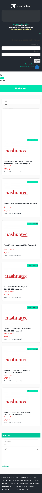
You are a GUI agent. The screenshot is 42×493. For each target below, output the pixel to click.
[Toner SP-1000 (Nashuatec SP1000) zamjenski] (16, 234)
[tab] (21, 449)
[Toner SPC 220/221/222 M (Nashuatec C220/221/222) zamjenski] (16, 401)
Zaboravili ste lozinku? (32, 64)
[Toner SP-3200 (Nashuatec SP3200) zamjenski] (16, 192)
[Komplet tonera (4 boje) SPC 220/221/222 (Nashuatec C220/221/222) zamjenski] (16, 151)
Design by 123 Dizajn (31, 480)
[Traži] (5, 444)
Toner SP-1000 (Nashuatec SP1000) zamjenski (20, 245)
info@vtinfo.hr (24, 24)
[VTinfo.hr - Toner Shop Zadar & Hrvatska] (21, 6)
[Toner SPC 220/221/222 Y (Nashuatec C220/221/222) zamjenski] (16, 360)
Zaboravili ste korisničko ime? (30, 67)
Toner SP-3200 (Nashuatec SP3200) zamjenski (20, 203)
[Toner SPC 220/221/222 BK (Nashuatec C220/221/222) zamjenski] (16, 276)
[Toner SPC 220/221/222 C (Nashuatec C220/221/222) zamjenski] (16, 318)
